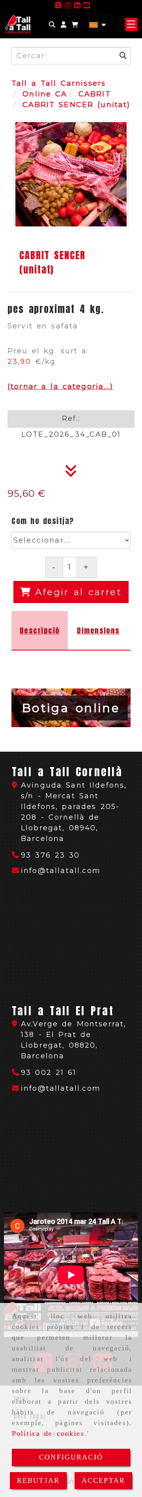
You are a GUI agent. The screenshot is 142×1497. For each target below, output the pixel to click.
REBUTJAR (38, 1480)
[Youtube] (87, 5)
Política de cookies (48, 1433)
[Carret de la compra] (75, 25)
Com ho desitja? (42, 520)
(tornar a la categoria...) (60, 386)
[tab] (39, 630)
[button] (63, 25)
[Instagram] (68, 5)
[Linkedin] (77, 5)
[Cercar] (52, 25)
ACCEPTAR (103, 1480)
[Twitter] (58, 5)
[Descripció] (71, 473)
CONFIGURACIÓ (71, 1457)
